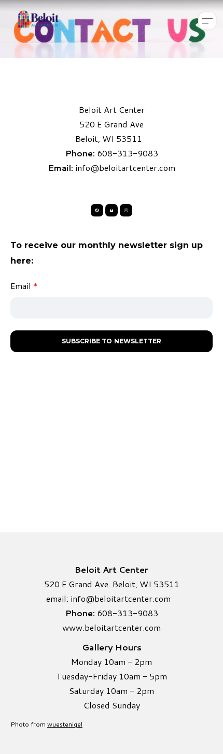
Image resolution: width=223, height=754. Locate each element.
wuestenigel (64, 724)
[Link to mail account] (111, 210)
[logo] (37, 20)
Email (20, 286)
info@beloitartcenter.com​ (125, 167)
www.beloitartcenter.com (111, 627)
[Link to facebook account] (97, 210)
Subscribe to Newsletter (111, 341)
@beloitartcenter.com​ (128, 598)
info (78, 598)
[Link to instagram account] (126, 210)
